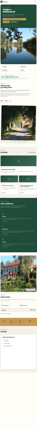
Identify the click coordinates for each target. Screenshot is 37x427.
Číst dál (3, 192)
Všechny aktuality (32, 152)
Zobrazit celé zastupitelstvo (6, 313)
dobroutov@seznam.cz (8, 345)
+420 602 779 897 (7, 343)
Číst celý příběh (5, 221)
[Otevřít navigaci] (35, 2)
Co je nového (6, 21)
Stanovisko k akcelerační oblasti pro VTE (14, 19)
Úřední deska (13, 21)
